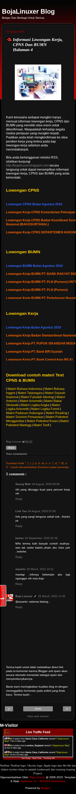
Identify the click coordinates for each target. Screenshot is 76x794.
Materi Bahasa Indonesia (25, 388)
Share (11, 447)
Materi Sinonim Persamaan (25, 417)
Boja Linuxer (23, 596)
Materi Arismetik (31, 401)
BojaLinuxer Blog (28, 11)
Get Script (26, 758)
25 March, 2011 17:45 (51, 596)
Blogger (45, 788)
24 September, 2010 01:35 (41, 538)
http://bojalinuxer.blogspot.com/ (27, 165)
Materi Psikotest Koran (42, 421)
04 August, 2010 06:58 (46, 484)
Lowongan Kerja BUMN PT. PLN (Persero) (37, 289)
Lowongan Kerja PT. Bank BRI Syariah (34, 351)
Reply (18, 498)
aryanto (20, 569)
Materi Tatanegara (30, 393)
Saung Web (23, 484)
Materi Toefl (41, 425)
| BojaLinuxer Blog (60, 745)
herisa (19, 538)
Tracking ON (49, 758)
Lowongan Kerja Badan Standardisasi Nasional (41, 335)
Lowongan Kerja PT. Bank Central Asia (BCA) (39, 359)
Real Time (37, 758)
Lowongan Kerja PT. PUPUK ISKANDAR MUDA (41, 343)
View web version (38, 716)
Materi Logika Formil (45, 409)
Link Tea (21, 511)
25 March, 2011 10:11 (40, 569)
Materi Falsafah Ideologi (37, 397)
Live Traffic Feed (38, 732)
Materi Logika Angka (35, 405)
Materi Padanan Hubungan (24, 413)
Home (38, 708)
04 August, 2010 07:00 (42, 511)
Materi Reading (56, 413)
